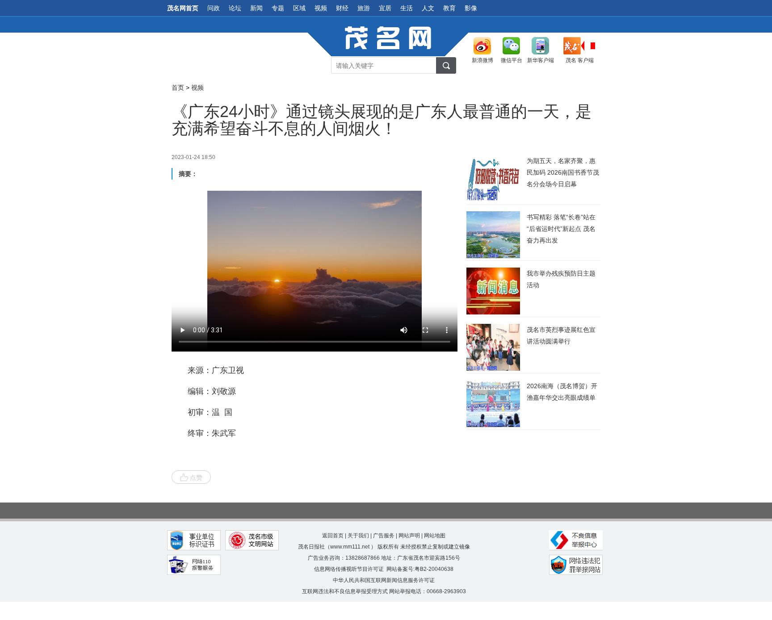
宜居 (385, 8)
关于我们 (358, 535)
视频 (321, 8)
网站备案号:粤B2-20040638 (419, 569)
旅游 (363, 8)
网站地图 (434, 535)
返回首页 (333, 535)
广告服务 (383, 535)
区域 (299, 8)
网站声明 (409, 535)
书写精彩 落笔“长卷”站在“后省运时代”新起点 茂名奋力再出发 (561, 229)
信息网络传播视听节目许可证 (349, 569)
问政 (213, 8)
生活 (406, 8)
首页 (178, 87)
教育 (449, 8)
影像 (471, 8)
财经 (342, 8)
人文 (428, 8)
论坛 (235, 8)
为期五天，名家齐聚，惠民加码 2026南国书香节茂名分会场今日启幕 (563, 172)
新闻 (256, 8)
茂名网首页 (182, 8)
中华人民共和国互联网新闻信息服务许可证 (384, 580)
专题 (278, 8)
